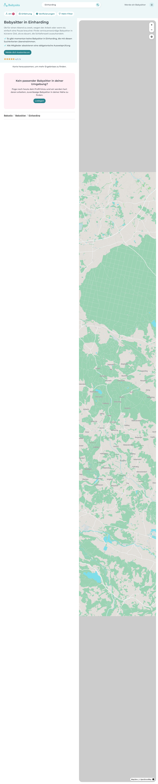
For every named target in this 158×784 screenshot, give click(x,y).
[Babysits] (12, 5)
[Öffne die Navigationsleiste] (151, 4)
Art (11, 14)
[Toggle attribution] (153, 779)
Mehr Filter (67, 14)
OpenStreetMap (145, 779)
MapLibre (134, 779)
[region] (117, 401)
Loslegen (39, 101)
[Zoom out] (151, 29)
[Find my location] (151, 36)
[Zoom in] (151, 24)
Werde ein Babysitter (135, 5)
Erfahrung (26, 14)
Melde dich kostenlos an (18, 52)
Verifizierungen (46, 14)
